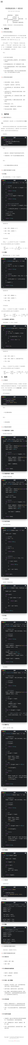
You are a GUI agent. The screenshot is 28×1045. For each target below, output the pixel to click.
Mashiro (18, 1040)
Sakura (12, 1040)
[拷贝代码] (25, 137)
